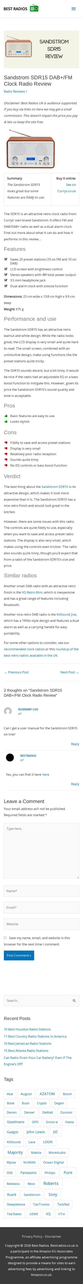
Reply (75, 744)
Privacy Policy (32, 1236)
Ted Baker (14, 1214)
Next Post (69, 672)
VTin (61, 1214)
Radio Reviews (14, 91)
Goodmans (15, 1122)
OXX (10, 1173)
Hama (69, 1122)
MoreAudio (57, 1152)
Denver (29, 1112)
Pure (68, 1172)
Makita (36, 1152)
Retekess (13, 1184)
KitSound (14, 1142)
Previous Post (16, 672)
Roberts (50, 1183)
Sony (53, 1194)
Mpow (11, 1162)
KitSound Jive (66, 614)
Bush (25, 1103)
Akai (10, 1094)
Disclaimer (53, 1236)
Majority (15, 1152)
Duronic (66, 1112)
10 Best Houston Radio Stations (27, 1029)
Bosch (67, 1094)
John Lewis (36, 1131)
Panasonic (28, 1172)
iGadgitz (13, 1132)
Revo (31, 1183)
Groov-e (52, 1122)
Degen (59, 1103)
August (26, 1094)
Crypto (42, 1103)
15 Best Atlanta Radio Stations (26, 1050)
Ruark (11, 1194)
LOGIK (48, 1142)
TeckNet (63, 1204)
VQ (48, 1213)
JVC (55, 1132)
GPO (35, 1122)
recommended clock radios (24, 649)
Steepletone (16, 1204)
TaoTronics (41, 1204)
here (45, 774)
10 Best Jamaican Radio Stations (27, 1043)
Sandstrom (32, 1194)
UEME (33, 1214)
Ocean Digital (53, 1162)
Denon (12, 1112)
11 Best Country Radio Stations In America (35, 1036)
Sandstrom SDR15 (55, 486)
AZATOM (47, 1093)
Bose (10, 1103)
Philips (50, 1172)
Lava (31, 1142)
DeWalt (47, 1112)
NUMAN (29, 1162)
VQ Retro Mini (32, 592)
